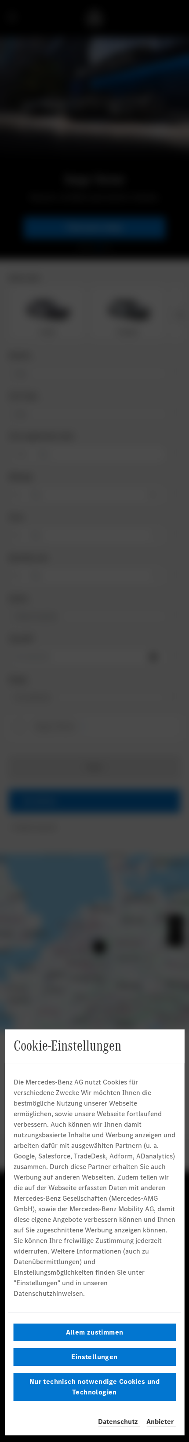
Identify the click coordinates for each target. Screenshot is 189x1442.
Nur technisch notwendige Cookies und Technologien (94, 1387)
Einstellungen (94, 1356)
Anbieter (160, 1421)
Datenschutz (118, 1421)
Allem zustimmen (95, 1332)
